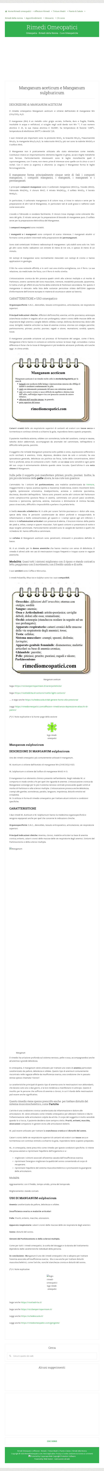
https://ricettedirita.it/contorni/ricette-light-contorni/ (40, 693)
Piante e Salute (65, 1451)
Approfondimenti (34, 18)
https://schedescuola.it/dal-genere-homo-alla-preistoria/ (51, 700)
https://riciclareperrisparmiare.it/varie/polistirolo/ (38, 686)
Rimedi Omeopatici (52, 27)
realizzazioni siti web (62, 1459)
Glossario (49, 18)
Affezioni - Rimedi (39, 1451)
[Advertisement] (52, 57)
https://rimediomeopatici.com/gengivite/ (40, 1323)
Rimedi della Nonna (79, 1451)
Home (11, 11)
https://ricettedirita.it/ (31, 1302)
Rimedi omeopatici (22, 11)
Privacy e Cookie (62, 1454)
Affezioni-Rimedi (42, 11)
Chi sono (61, 18)
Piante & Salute (76, 11)
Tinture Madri (59, 11)
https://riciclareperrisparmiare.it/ (36, 1309)
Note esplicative (49, 1454)
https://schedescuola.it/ (32, 1316)
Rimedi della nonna (14, 18)
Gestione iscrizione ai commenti (81, 1454)
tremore (90, 484)
